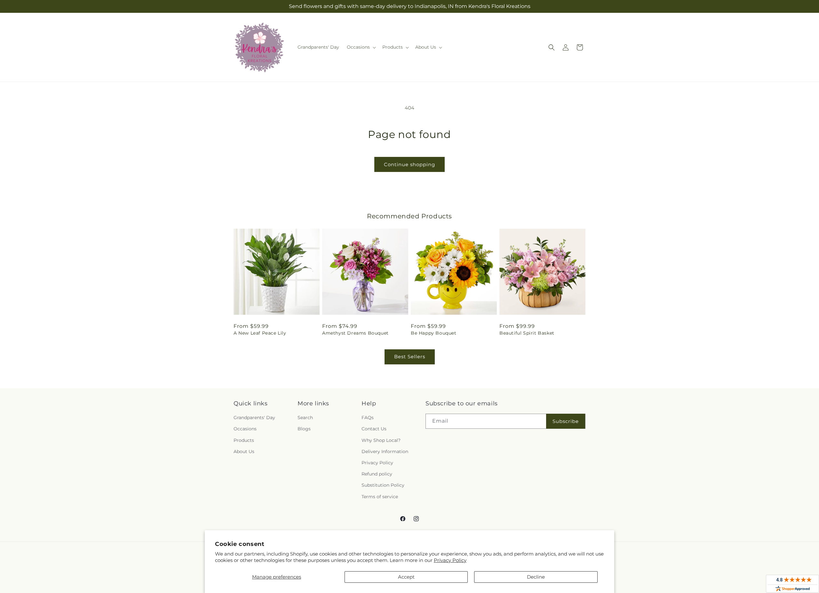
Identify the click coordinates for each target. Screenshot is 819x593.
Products (244, 440)
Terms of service (380, 497)
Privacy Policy (450, 560)
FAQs (368, 417)
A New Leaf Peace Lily (260, 333)
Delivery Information (385, 451)
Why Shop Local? (381, 440)
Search (305, 417)
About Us (244, 451)
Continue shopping (409, 164)
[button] (360, 47)
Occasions (245, 429)
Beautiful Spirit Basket (526, 333)
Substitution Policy (383, 485)
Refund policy (377, 474)
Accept (406, 577)
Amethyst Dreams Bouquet (355, 333)
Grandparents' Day (254, 417)
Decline (536, 577)
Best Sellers (409, 356)
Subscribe (566, 421)
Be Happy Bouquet (434, 333)
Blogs (304, 429)
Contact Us (374, 429)
